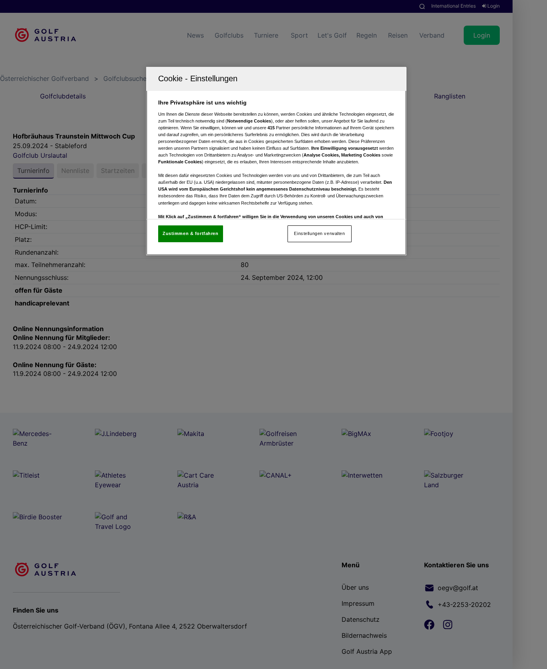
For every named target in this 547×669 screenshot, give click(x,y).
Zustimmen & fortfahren (191, 233)
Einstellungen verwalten (319, 233)
